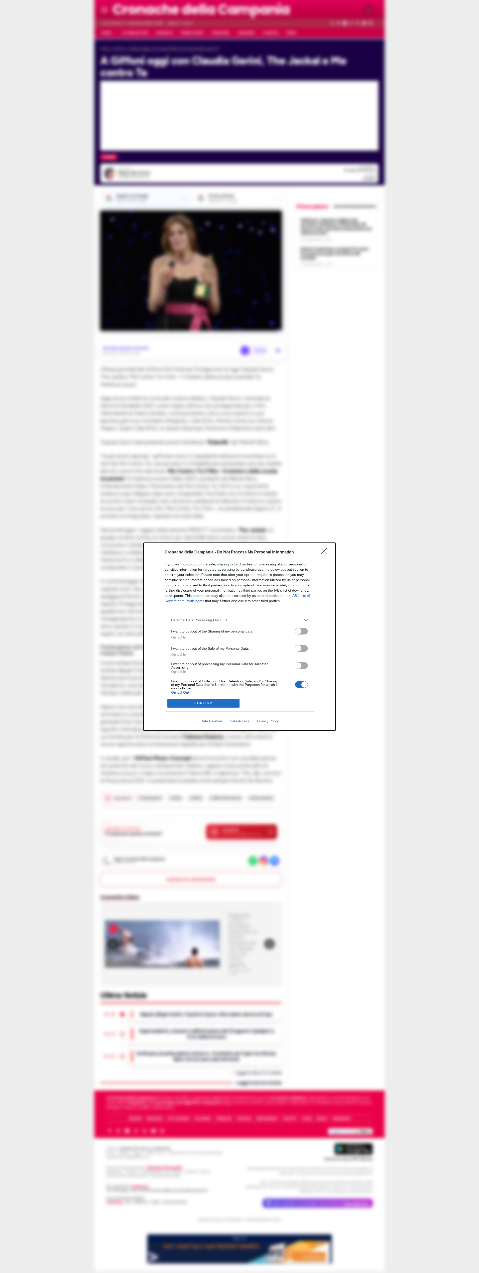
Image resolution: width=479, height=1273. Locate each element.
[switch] (301, 631)
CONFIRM (203, 703)
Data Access (239, 721)
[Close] (326, 552)
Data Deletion (211, 721)
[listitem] (239, 620)
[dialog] (239, 637)
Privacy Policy (268, 721)
